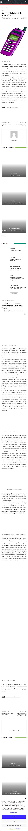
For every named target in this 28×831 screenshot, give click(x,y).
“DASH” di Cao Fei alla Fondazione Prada (14, 231)
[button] (25, 798)
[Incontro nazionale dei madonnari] (14, 191)
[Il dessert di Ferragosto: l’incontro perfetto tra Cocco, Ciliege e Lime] (5, 278)
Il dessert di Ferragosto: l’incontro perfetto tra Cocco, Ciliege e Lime (17, 279)
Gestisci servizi (13, 812)
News (6, 8)
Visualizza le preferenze (14, 825)
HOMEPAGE (14, 173)
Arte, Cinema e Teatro (14, 228)
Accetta (14, 817)
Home (3, 8)
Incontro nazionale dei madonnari (14, 203)
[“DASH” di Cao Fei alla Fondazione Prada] (14, 219)
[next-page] (5, 236)
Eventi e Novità (14, 285)
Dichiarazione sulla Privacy (15, 828)
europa (7, 107)
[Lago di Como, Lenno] (14, 163)
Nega (14, 821)
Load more (13, 293)
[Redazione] (3, 18)
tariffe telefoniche (14, 107)
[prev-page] (3, 236)
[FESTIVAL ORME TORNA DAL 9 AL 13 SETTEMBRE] (5, 287)
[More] (22, 23)
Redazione (8, 18)
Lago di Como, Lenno (14, 175)
